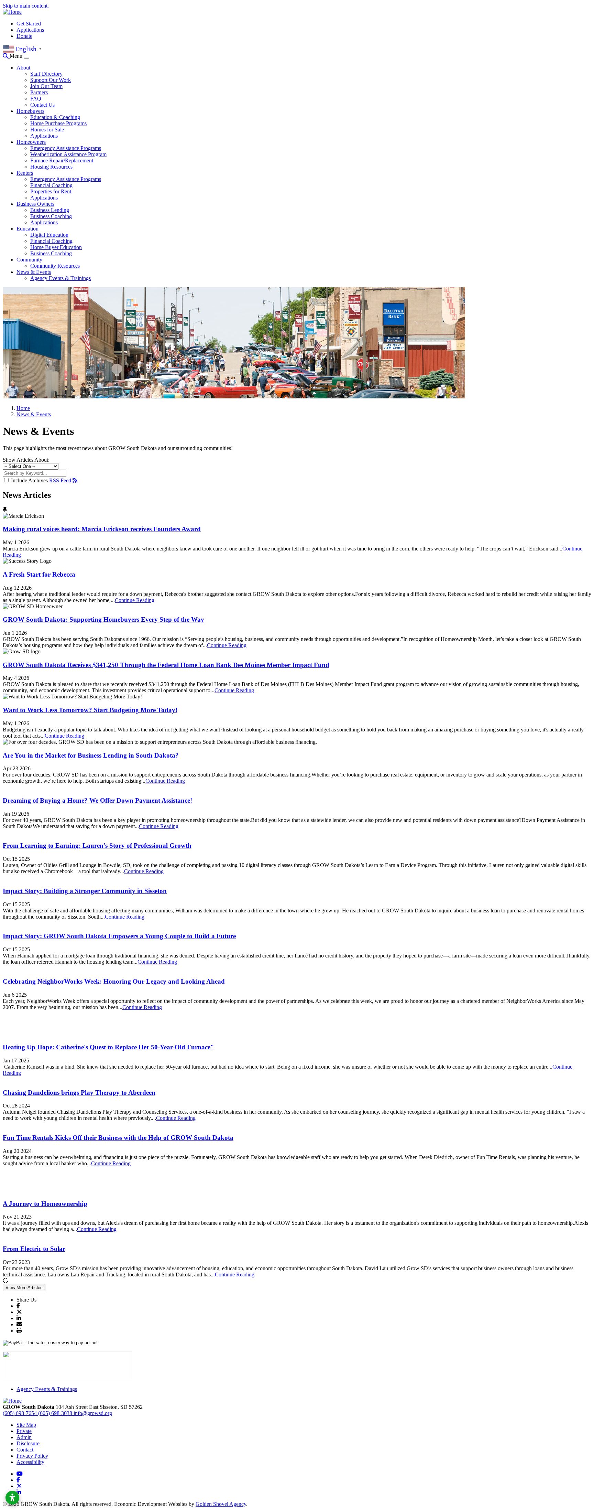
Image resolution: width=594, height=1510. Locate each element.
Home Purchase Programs (58, 123)
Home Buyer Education (56, 247)
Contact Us (42, 105)
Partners (39, 92)
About (23, 68)
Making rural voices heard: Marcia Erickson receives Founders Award (102, 529)
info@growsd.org (93, 1413)
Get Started (28, 23)
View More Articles (24, 1287)
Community (29, 260)
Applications (30, 30)
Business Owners (35, 204)
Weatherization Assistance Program (68, 154)
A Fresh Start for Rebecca (39, 574)
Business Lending (49, 210)
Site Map (26, 1425)
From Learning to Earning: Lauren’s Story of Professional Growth (97, 845)
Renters (24, 173)
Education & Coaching (55, 117)
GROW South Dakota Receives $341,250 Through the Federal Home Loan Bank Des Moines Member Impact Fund (166, 664)
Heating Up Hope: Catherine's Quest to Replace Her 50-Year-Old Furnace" (108, 1047)
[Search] (6, 56)
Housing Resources (51, 167)
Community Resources (55, 266)
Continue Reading (134, 600)
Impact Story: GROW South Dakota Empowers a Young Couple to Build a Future (119, 936)
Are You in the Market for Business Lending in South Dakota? (91, 755)
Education (27, 229)
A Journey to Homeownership (45, 1203)
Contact (24, 1450)
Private (24, 1431)
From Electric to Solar (34, 1248)
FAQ (35, 98)
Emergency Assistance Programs (65, 148)
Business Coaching (51, 216)
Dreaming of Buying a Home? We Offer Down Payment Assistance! (97, 800)
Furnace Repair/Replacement (61, 160)
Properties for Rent (50, 191)
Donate (24, 36)
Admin (24, 1437)
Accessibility (30, 1462)
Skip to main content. (26, 6)
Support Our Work (50, 80)
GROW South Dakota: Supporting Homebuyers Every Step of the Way (103, 619)
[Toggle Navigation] (26, 58)
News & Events (33, 272)
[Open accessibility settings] (12, 1497)
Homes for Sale (47, 129)
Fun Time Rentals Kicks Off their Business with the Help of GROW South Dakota (118, 1137)
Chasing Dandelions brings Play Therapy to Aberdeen (79, 1092)
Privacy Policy (32, 1456)
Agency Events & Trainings (60, 278)
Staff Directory (46, 74)
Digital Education (49, 235)
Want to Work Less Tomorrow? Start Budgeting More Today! (90, 710)
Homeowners (31, 142)
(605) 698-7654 (20, 1413)
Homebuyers (30, 111)
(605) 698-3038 (56, 1413)
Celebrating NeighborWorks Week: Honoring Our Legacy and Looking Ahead (114, 981)
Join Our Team (46, 86)
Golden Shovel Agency (221, 1504)
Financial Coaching (51, 185)
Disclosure (28, 1443)
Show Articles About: (26, 460)
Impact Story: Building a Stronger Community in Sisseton (85, 891)
